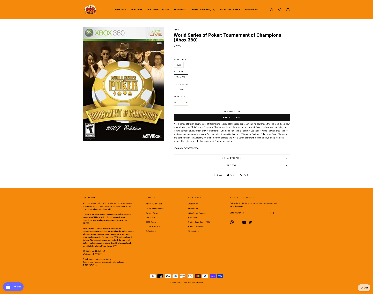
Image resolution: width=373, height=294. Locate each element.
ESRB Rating (151, 222)
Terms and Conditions (155, 209)
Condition (180, 59)
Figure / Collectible (230, 9)
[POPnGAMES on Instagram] (232, 222)
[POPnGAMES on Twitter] (250, 222)
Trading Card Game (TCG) (202, 9)
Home (176, 30)
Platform (180, 72)
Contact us (150, 218)
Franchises (180, 9)
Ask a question (231, 158)
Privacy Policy (152, 213)
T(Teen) (180, 90)
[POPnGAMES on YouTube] (244, 222)
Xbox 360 (180, 77)
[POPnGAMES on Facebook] (238, 222)
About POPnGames (154, 204)
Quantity (179, 97)
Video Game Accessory (158, 9)
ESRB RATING (181, 84)
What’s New (120, 9)
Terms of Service (153, 227)
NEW (178, 65)
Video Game (136, 9)
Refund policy (152, 231)
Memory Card (251, 9)
